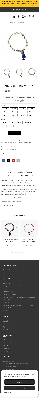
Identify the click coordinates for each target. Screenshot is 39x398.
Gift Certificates (9, 324)
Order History (8, 343)
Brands (5, 321)
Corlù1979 (9, 147)
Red (4, 126)
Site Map (6, 329)
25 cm (22, 115)
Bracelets (29, 153)
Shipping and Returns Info (12, 286)
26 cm (31, 115)
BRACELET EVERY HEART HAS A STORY (10, 240)
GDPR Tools (7, 308)
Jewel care (7, 302)
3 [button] (17, 252)
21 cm (22, 112)
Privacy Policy (8, 292)
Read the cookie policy (19, 376)
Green (18, 126)
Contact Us (7, 311)
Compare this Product (24, 142)
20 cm (14, 112)
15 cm (5, 108)
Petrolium (26, 126)
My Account (7, 340)
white (10, 126)
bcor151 (23, 153)
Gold (11, 122)
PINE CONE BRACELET (12, 153)
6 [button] (23, 252)
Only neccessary (19, 388)
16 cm (14, 108)
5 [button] (21, 252)
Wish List (6, 348)
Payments (6, 289)
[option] (7, 73)
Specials (6, 327)
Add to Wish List (9, 142)
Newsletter (7, 351)
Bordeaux (28, 122)
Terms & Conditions (10, 294)
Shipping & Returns (15, 175)
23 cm (5, 115)
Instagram (7, 273)
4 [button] (19, 252)
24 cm (14, 115)
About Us (6, 283)
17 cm (22, 108)
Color (3, 119)
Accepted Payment (25, 172)
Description (11, 172)
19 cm (5, 112)
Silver (5, 122)
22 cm (31, 112)
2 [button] (15, 252)
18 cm (31, 108)
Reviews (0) (29, 175)
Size (2, 105)
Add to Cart (14, 133)
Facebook (6, 270)
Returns (6, 345)
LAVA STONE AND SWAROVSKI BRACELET (29, 240)
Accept (19, 382)
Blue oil (19, 122)
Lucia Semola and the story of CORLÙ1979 (18, 305)
